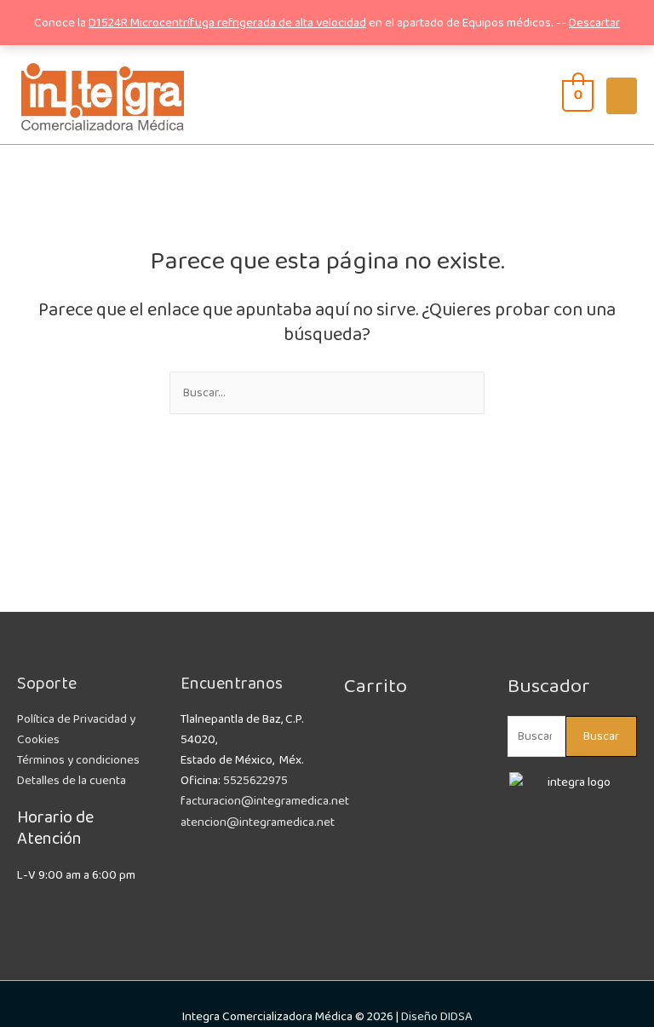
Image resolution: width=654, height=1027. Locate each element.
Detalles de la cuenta (71, 780)
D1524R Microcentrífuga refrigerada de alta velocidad (227, 23)
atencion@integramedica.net (258, 822)
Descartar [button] (594, 23)
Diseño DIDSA (437, 1017)
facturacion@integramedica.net (265, 801)
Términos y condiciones (78, 760)
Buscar (601, 736)
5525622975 (255, 780)
